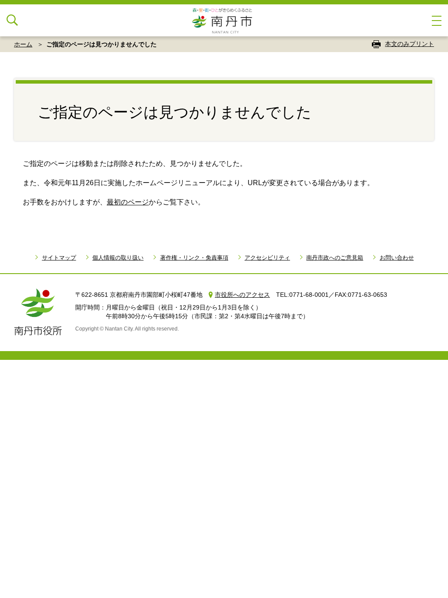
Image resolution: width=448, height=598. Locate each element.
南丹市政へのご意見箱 (334, 257)
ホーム (23, 44)
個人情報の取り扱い (118, 257)
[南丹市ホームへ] (224, 20)
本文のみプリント (409, 43)
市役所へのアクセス (242, 294)
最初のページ (128, 202)
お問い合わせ (396, 257)
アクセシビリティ (267, 257)
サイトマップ (59, 257)
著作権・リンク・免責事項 (194, 257)
